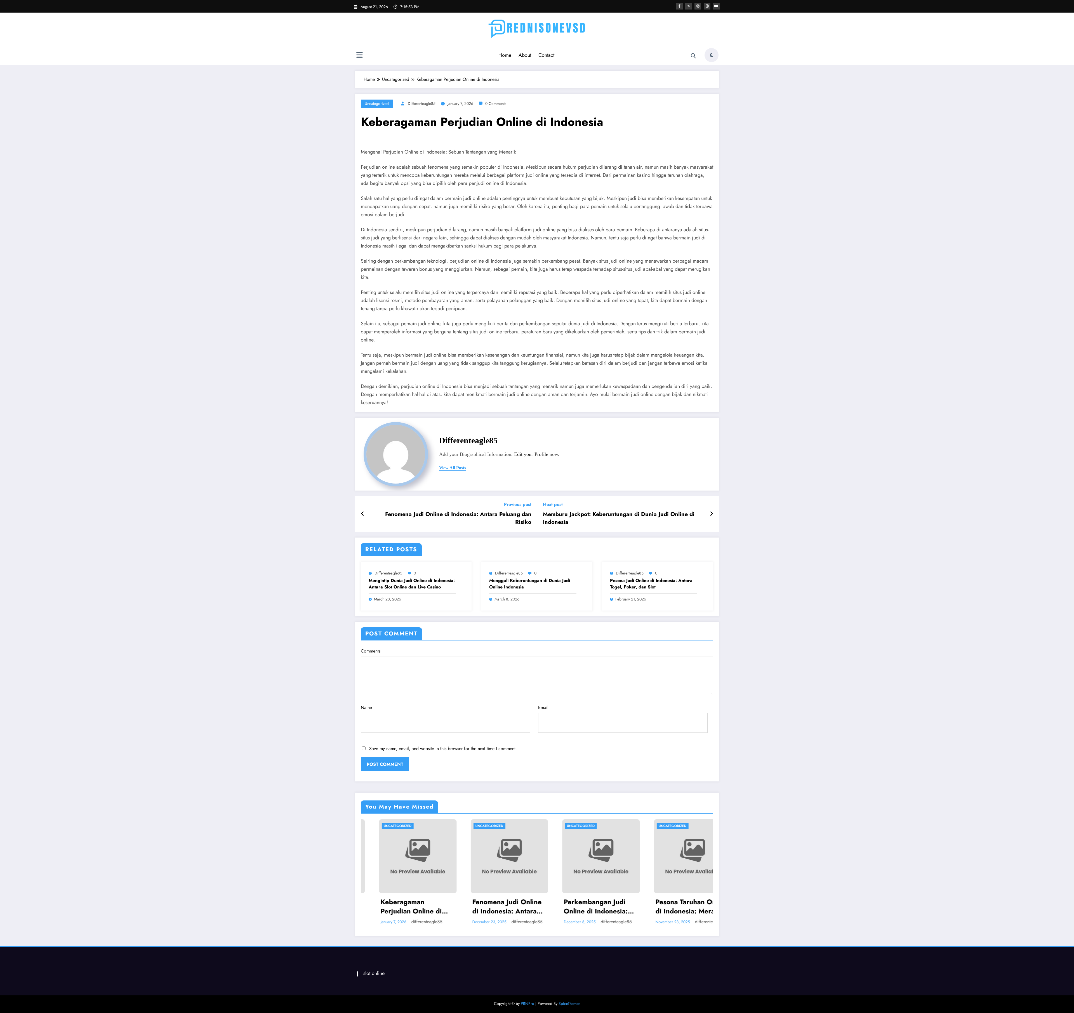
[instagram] (707, 6)
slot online (374, 973)
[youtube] (716, 6)
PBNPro (527, 1003)
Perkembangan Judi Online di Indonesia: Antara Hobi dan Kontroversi (486, 906)
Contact (546, 55)
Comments (370, 651)
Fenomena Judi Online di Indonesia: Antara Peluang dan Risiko (458, 518)
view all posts (452, 467)
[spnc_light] (712, 55)
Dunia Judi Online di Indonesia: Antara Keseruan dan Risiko (670, 906)
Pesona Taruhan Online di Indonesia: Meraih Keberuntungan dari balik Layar (582, 906)
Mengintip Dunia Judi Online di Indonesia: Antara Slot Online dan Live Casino (412, 584)
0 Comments (495, 103)
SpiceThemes (569, 1003)
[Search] (693, 56)
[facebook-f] (679, 6)
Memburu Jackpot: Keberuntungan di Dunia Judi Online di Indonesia (618, 518)
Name (366, 707)
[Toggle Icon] (359, 55)
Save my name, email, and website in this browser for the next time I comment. (443, 748)
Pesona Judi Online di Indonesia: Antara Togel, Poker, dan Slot (651, 584)
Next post (553, 504)
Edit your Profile (531, 454)
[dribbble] (697, 6)
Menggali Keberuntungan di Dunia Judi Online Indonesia (529, 584)
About (525, 55)
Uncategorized (377, 103)
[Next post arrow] (711, 514)
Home (504, 55)
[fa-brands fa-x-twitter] (688, 6)
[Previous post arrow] (362, 514)
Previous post (517, 504)
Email (543, 707)
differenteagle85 (421, 103)
